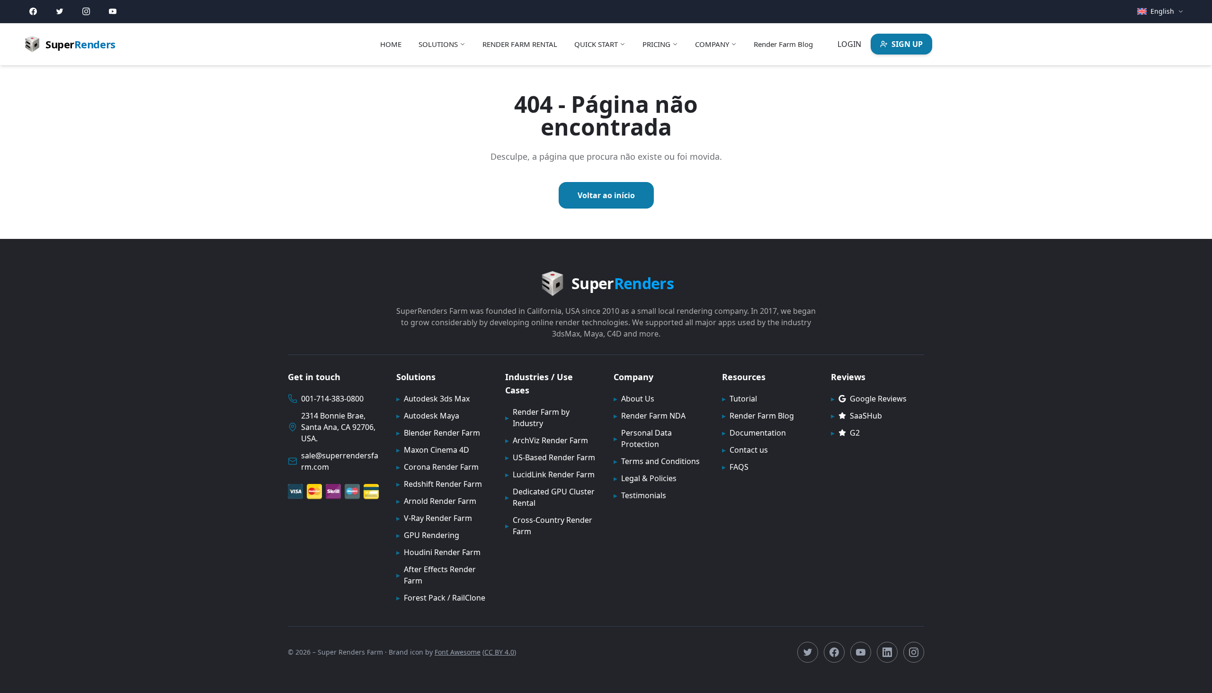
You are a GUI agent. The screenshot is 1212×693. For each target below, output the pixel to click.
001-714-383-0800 (332, 398)
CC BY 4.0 (499, 652)
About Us (634, 398)
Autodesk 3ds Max (433, 398)
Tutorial (739, 398)
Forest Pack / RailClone (440, 598)
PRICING (656, 44)
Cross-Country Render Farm (548, 526)
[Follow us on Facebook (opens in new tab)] (834, 652)
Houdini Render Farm (438, 552)
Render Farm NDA (650, 415)
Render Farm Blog (783, 44)
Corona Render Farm (437, 467)
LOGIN (849, 44)
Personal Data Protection (643, 438)
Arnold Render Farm (436, 501)
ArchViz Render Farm (546, 440)
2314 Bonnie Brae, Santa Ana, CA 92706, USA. (338, 427)
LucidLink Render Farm (550, 474)
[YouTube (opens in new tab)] (112, 11)
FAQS (735, 467)
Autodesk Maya (427, 415)
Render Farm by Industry (537, 418)
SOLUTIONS (438, 44)
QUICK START (596, 44)
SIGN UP (907, 44)
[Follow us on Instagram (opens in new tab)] (913, 652)
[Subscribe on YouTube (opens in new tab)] (860, 652)
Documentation (754, 433)
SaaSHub (856, 415)
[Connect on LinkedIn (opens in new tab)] (887, 652)
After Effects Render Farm (436, 575)
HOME (390, 44)
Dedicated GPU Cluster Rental (550, 497)
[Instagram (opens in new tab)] (86, 11)
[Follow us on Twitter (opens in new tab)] (807, 652)
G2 (845, 433)
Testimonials (640, 495)
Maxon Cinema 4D (432, 450)
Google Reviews (869, 398)
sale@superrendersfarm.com (339, 461)
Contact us (745, 450)
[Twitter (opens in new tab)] (59, 11)
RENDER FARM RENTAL (519, 44)
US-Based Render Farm (550, 457)
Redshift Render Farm (439, 484)
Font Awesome (458, 652)
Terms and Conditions (657, 461)
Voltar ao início (606, 195)
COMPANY (712, 44)
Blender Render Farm (438, 433)
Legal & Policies (645, 478)
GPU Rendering (427, 535)
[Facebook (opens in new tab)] (33, 11)
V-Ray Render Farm (434, 518)
